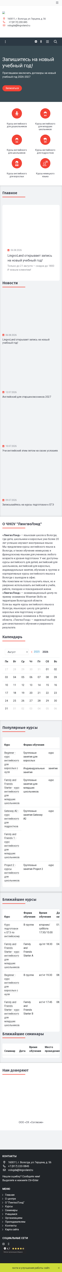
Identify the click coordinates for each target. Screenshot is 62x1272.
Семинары (11, 1210)
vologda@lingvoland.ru (18, 25)
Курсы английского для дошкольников (17, 125)
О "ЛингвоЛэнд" (14, 1202)
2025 (37, 651)
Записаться (12, 88)
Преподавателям (15, 1221)
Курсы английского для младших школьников (45, 126)
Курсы (9, 1206)
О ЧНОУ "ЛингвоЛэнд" (22, 524)
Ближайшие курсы (19, 899)
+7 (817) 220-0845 (18, 1166)
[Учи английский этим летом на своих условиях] (31, 423)
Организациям (13, 1217)
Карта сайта (12, 1229)
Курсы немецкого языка (45, 175)
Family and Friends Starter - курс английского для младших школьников (12, 792)
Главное (9, 193)
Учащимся (11, 1214)
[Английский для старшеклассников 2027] (31, 369)
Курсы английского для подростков (45, 151)
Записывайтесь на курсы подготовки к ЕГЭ (28, 504)
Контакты (11, 1225)
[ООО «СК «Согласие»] (31, 1099)
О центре (10, 1198)
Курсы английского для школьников (17, 151)
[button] (54, 74)
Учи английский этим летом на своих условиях (30, 450)
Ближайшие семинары (23, 1034)
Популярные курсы (20, 727)
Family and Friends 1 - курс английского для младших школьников (12, 846)
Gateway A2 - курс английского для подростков (11, 818)
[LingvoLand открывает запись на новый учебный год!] (31, 224)
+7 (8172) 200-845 (18, 22)
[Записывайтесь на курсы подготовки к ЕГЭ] (31, 476)
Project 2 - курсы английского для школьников (12, 873)
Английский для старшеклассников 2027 (26, 396)
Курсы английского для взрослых (17, 175)
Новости (10, 283)
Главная (9, 1194)
